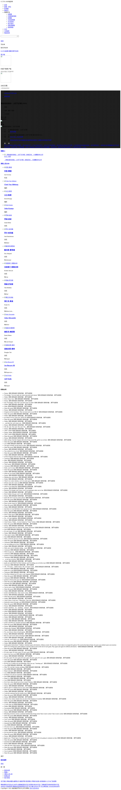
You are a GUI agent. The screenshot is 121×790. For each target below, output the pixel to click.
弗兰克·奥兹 (8, 301)
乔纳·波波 (13, 140)
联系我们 (29, 781)
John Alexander (10, 318)
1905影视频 (11, 20)
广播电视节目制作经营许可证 (50, 784)
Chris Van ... (13, 137)
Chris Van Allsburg (11, 184)
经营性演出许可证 (34, 784)
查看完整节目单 (13, 51)
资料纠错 (7, 96)
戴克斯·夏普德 (27, 140)
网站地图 (10, 781)
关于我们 (3, 781)
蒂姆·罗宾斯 (47, 140)
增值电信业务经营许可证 (20, 786)
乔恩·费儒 (13, 131)
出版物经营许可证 (23, 784)
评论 (9, 6)
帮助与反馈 (35, 781)
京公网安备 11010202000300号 (50, 786)
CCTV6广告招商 (51, 781)
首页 (5, 5)
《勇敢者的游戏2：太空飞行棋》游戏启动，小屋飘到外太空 (23, 160)
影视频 (6, 8)
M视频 (10, 14)
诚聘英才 (16, 781)
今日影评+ (11, 21)
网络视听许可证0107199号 (9, 784)
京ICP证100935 (34, 788)
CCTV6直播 (4, 51)
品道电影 (10, 27)
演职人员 (5, 163)
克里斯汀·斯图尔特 (38, 140)
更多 (2, 763)
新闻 (5, 6)
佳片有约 (10, 23)
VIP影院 (6, 31)
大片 (5, 29)
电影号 (6, 10)
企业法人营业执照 (6, 786)
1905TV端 (4, 85)
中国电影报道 (12, 16)
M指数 (10, 18)
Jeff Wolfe (8, 379)
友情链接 (43, 781)
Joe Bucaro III (9, 365)
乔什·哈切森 (19, 140)
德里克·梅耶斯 (9, 332)
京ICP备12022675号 (34, 786)
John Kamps (9, 208)
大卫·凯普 (20, 137)
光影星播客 (11, 25)
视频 (3, 151)
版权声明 (22, 781)
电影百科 (7, 33)
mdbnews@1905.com (10, 93)
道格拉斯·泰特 (9, 349)
